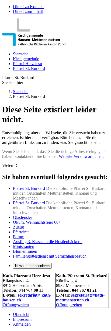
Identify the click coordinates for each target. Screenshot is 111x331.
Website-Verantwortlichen (81, 156)
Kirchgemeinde (26, 58)
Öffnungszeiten (16, 304)
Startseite (20, 54)
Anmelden (22, 324)
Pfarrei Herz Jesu (27, 63)
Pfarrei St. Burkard (29, 68)
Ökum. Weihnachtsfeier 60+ (37, 222)
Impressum (22, 319)
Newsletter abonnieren (32, 266)
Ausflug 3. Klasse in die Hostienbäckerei (47, 241)
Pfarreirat (21, 232)
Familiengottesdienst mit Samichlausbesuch (49, 256)
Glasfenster (22, 217)
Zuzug (18, 227)
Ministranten (23, 246)
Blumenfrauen (25, 251)
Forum (18, 236)
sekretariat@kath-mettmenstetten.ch (80, 297)
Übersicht (21, 314)
